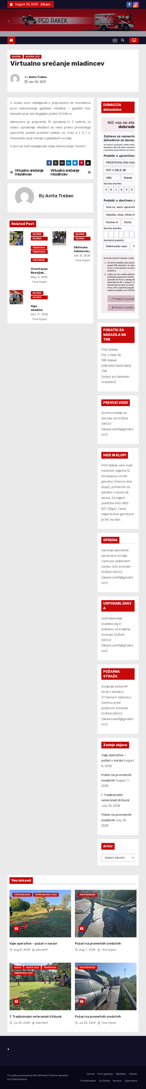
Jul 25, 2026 (22, 1023)
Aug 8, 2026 (22, 950)
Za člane (104, 1081)
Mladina (16, 56)
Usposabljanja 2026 (46, 894)
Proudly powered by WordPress (27, 1075)
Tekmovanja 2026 (39, 252)
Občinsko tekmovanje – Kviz (82, 251)
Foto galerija (105, 1074)
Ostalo (133, 1074)
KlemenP (41, 950)
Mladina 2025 (37, 297)
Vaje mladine (37, 308)
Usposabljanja (22, 894)
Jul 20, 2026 (88, 1023)
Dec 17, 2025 (39, 314)
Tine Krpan (39, 282)
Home (90, 1074)
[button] (123, 40)
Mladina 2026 (37, 239)
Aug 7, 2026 (87, 950)
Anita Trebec (38, 77)
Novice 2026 (32, 967)
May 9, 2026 (39, 277)
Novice (17, 967)
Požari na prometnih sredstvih (98, 943)
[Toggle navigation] (115, 40)
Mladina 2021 (33, 56)
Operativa (131, 1081)
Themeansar (19, 1079)
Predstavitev (88, 1081)
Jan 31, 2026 (82, 255)
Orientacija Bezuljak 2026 (39, 272)
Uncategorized (39, 260)
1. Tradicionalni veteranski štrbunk (36, 1016)
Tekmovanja (39, 247)
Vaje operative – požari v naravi (33, 943)
